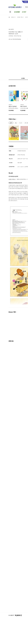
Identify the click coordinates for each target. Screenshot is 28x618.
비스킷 (20, 123)
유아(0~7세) (19, 17)
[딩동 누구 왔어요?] (14, 99)
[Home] (9, 17)
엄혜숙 (19, 31)
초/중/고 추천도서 (12, 179)
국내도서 (12, 17)
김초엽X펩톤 (17, 12)
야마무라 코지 (11, 33)
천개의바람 (11, 36)
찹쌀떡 (11, 123)
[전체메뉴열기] (10, 11)
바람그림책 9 (11, 29)
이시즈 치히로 (11, 31)
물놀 (16, 123)
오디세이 (24, 12)
